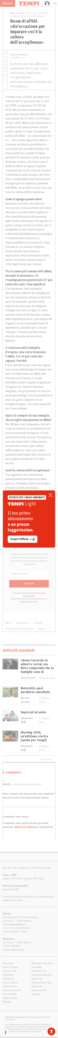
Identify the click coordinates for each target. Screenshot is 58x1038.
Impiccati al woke (33, 712)
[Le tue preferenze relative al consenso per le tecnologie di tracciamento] (6, 1032)
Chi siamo (8, 963)
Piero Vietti (28, 678)
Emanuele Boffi (27, 720)
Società (20, 13)
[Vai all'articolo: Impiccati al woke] (10, 717)
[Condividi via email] (5, 75)
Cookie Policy (10, 986)
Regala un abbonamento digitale (39, 990)
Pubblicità (8, 978)
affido (8, 623)
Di (19, 55)
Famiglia (38, 623)
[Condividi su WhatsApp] (5, 68)
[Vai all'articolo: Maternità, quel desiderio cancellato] (10, 695)
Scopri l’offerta (19, 539)
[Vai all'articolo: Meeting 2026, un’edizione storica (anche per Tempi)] (10, 741)
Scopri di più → (46, 759)
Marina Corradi (25, 700)
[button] (5, 81)
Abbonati (8, 3)
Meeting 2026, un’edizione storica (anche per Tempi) (34, 736)
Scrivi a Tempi (10, 967)
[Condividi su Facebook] (5, 53)
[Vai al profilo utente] (47, 3)
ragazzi (42, 628)
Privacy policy (10, 982)
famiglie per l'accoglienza (19, 628)
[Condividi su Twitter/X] (5, 60)
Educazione (22, 623)
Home (12, 13)
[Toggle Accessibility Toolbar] (51, 1031)
